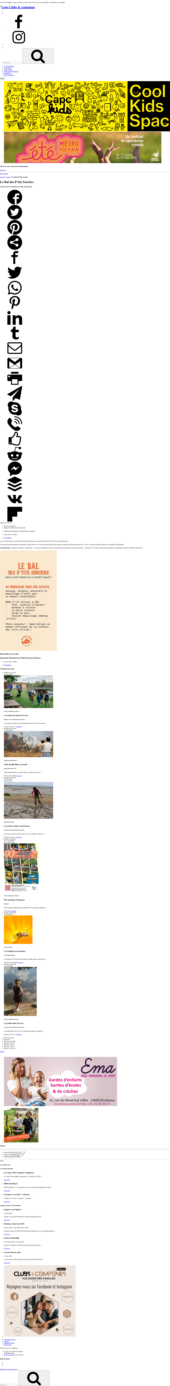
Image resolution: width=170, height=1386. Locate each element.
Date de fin (7, 1154)
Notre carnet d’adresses (11, 71)
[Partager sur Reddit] (15, 460)
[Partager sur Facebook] (15, 204)
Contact (6, 1341)
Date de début (8, 1152)
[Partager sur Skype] (15, 415)
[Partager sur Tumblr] (15, 340)
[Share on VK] (15, 506)
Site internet (7, 538)
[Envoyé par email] (15, 355)
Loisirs (8, 177)
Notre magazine (9, 75)
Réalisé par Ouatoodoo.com (8, 1369)
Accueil (2, 177)
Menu (2, 78)
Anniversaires (8, 70)
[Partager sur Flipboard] (15, 521)
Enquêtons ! (7, 73)
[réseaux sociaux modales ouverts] (15, 249)
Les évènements (9, 66)
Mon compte (4, 174)
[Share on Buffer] (15, 491)
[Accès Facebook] (18, 29)
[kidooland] (28, 650)
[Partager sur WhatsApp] (15, 294)
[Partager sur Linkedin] (15, 325)
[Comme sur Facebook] (15, 445)
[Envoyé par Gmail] (15, 370)
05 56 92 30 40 (8, 1355)
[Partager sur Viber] (15, 430)
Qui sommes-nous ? (10, 1339)
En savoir (19, 726)
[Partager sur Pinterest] (15, 234)
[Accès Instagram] (18, 44)
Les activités (8, 68)
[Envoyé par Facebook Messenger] (15, 476)
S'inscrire (3, 170)
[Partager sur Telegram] (15, 400)
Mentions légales (9, 1343)
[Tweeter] (15, 219)
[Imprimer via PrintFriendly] (15, 385)
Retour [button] (2, 1052)
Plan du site (7, 1345)
